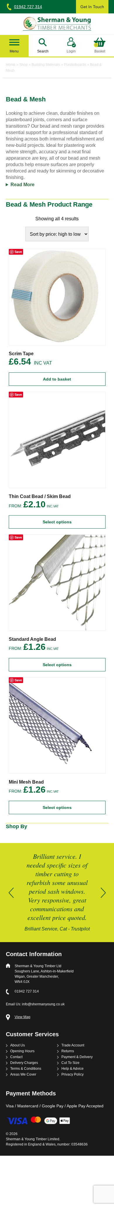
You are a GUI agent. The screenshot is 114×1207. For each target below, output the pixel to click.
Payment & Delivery (77, 1057)
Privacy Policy (72, 1074)
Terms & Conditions (25, 1069)
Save (18, 251)
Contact (16, 1057)
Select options (57, 522)
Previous (11, 892)
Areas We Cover (23, 1074)
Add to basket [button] (57, 379)
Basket (99, 48)
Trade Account (72, 1045)
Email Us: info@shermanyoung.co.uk (35, 1004)
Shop (23, 65)
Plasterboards (75, 65)
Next (103, 892)
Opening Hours (22, 1051)
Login (71, 51)
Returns (67, 1051)
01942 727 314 (28, 6)
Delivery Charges (24, 1063)
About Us (17, 1045)
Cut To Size (70, 1063)
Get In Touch (92, 6)
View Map (22, 1017)
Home (10, 65)
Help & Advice (72, 1069)
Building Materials (46, 65)
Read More (22, 184)
